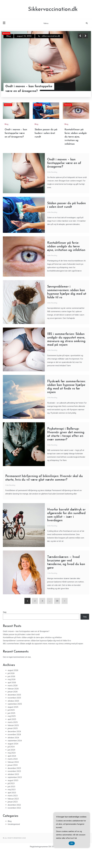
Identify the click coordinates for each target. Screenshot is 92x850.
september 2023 (15, 777)
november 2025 (14, 698)
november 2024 (14, 734)
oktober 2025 (13, 701)
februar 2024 (13, 762)
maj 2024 (11, 753)
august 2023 (13, 780)
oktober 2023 (13, 774)
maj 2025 (11, 716)
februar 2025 (13, 725)
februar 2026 (13, 688)
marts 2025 (12, 722)
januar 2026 (12, 691)
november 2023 (14, 771)
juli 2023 (11, 783)
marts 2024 (12, 759)
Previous (80, 35)
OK (72, 843)
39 (57, 601)
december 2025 (14, 695)
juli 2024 (11, 747)
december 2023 (14, 768)
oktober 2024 (13, 737)
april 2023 (12, 792)
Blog (8, 36)
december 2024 (14, 731)
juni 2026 (11, 676)
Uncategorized (14, 824)
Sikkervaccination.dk (53, 9)
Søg (4, 612)
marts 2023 (12, 795)
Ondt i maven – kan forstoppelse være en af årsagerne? (16, 133)
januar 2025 (12, 728)
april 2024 (12, 756)
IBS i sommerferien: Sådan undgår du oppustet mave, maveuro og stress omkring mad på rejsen (43, 643)
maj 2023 (11, 789)
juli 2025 (11, 710)
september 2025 (15, 704)
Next (85, 35)
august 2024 (13, 744)
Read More (81, 89)
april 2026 (12, 682)
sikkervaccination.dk (51, 36)
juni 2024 (11, 750)
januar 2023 (12, 802)
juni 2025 (11, 713)
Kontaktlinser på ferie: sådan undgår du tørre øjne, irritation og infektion (76, 136)
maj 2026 (11, 679)
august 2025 (13, 707)
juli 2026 (11, 673)
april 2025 (12, 719)
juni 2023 (11, 786)
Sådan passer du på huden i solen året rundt (29, 89)
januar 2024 (12, 765)
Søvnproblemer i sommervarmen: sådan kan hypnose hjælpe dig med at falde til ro (37, 640)
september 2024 (15, 740)
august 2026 (13, 670)
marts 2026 (12, 685)
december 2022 (14, 805)
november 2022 (14, 808)
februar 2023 (13, 799)
